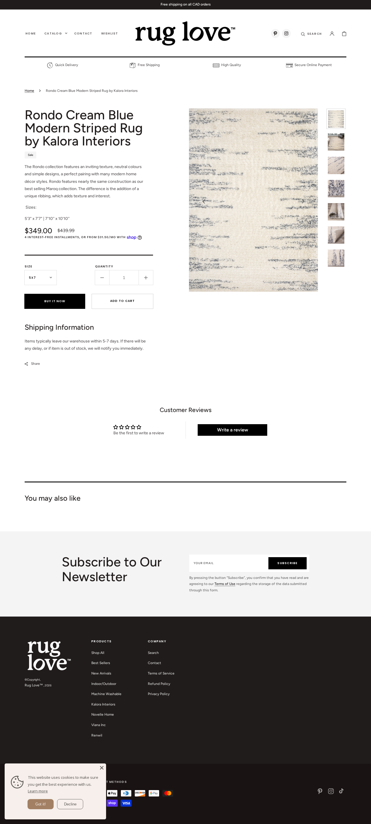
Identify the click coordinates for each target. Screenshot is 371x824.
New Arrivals (101, 673)
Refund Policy (159, 684)
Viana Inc (98, 725)
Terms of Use (224, 584)
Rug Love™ (34, 685)
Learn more (38, 791)
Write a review (232, 430)
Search (153, 653)
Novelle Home (102, 714)
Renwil (96, 735)
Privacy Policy (159, 694)
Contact (154, 663)
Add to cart (122, 301)
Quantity (104, 266)
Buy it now (54, 301)
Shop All (97, 653)
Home (29, 91)
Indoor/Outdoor (103, 684)
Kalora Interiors (103, 704)
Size (28, 266)
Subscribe (287, 563)
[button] (311, 33)
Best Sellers (100, 663)
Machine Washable (106, 694)
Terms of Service (161, 673)
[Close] (102, 768)
